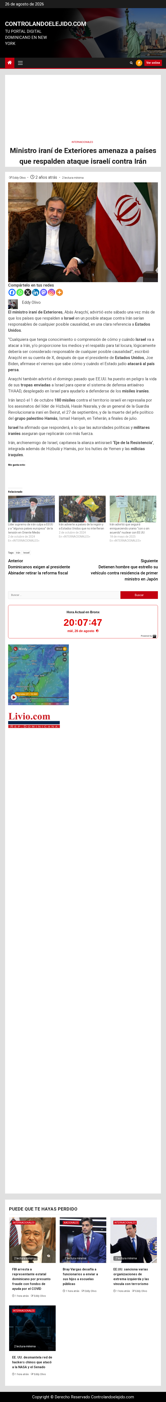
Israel (26, 552)
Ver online (153, 62)
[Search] (131, 63)
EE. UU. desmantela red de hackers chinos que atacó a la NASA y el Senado (32, 1362)
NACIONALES (71, 1222)
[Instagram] (51, 292)
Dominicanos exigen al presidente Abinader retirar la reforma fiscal (39, 566)
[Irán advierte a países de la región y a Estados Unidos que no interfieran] (82, 509)
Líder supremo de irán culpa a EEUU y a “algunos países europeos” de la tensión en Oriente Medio (30, 528)
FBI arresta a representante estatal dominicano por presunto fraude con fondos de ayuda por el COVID (31, 1279)
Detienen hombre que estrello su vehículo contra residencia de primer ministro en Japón (124, 569)
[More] (59, 292)
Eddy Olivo (19, 177)
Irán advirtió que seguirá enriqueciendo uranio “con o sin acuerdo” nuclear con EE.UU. (129, 528)
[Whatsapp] (19, 292)
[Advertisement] (83, 103)
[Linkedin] (35, 292)
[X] (27, 292)
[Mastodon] (43, 292)
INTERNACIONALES (82, 142)
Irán (18, 552)
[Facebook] (12, 292)
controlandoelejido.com (45, 23)
